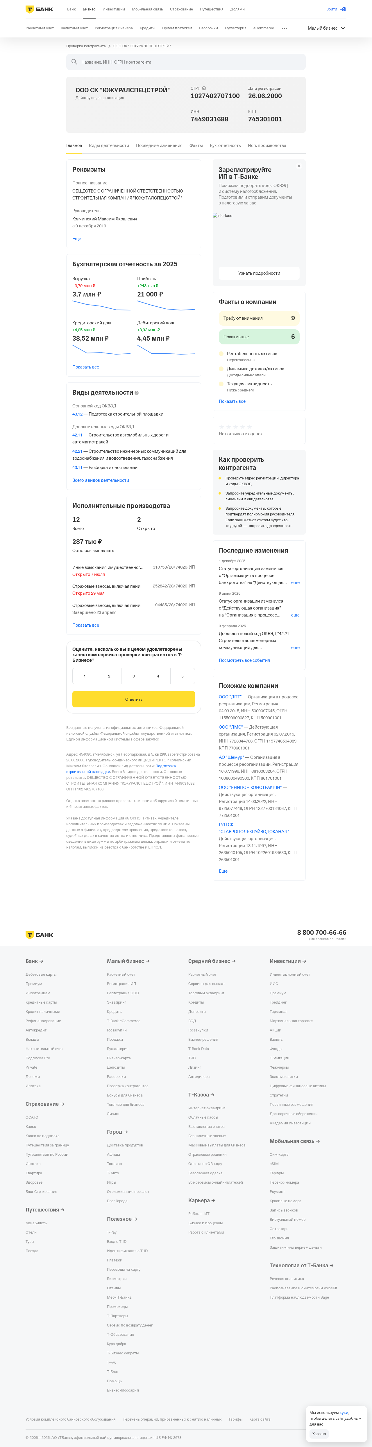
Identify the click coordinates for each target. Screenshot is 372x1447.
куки (344, 1412)
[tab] (74, 145)
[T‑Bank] (39, 9)
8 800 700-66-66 (321, 933)
